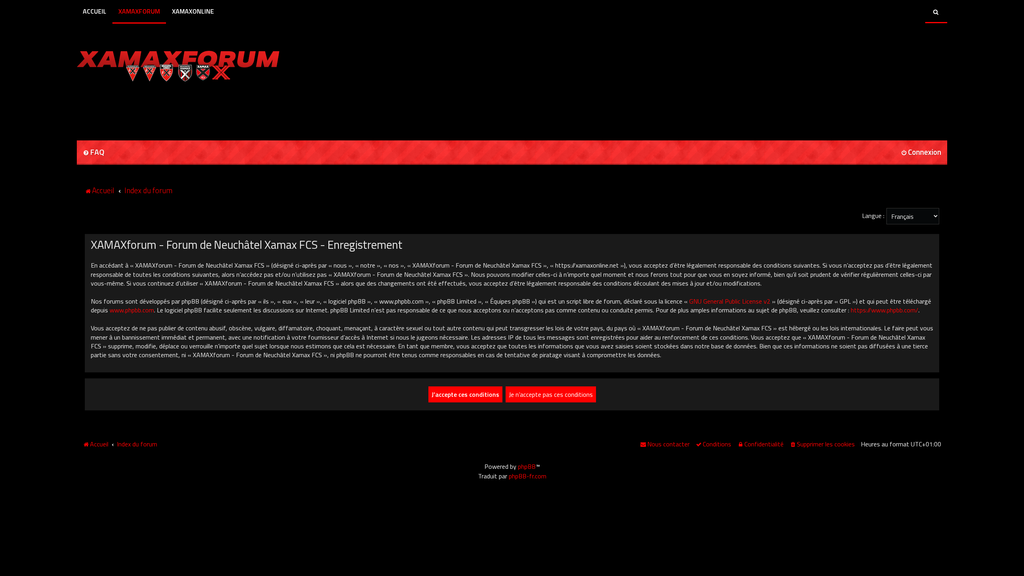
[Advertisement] (170, 108)
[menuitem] (93, 152)
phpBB (527, 466)
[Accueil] (178, 64)
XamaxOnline (193, 11)
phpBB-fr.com (527, 476)
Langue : (873, 215)
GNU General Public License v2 (729, 301)
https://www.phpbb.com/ (884, 310)
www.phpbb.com (132, 310)
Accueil (94, 11)
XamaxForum (139, 11)
